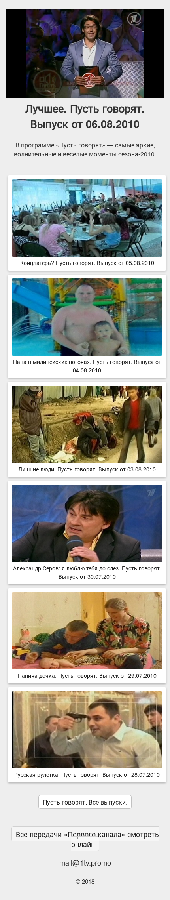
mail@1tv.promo (85, 862)
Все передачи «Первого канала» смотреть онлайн (87, 839)
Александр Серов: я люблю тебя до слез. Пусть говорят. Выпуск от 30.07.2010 (87, 572)
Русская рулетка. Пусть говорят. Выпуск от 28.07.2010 (87, 774)
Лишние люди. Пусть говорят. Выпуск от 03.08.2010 (87, 469)
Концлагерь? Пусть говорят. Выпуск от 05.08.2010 (87, 262)
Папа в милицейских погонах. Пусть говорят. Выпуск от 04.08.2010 (87, 365)
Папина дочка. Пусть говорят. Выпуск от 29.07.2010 (87, 675)
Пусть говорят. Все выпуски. (85, 802)
